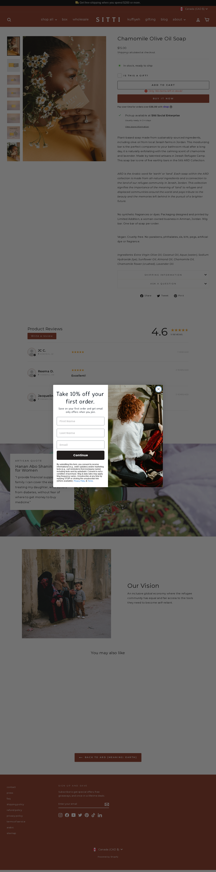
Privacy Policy (79, 481)
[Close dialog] (158, 389)
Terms (90, 481)
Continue (80, 455)
